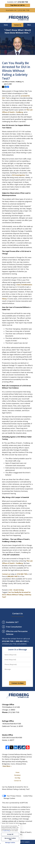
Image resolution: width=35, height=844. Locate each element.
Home (6, 25)
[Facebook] (7, 747)
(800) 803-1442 (12, 576)
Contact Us (17, 25)
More (29, 25)
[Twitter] (11, 747)
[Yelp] (28, 747)
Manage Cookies (9, 798)
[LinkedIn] (15, 747)
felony (4, 299)
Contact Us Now (17, 683)
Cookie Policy (27, 796)
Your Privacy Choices (14, 796)
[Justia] (19, 747)
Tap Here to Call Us (17, 5)
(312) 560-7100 (21, 574)
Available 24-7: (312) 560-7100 (17, 10)
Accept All (10, 834)
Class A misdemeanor (24, 285)
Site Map (17, 778)
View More (6, 766)
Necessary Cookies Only (10, 838)
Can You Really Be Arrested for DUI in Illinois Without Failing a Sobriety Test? (16, 594)
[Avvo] (23, 747)
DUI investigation (18, 175)
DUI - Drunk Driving (16, 590)
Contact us (6, 574)
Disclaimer (17, 775)
